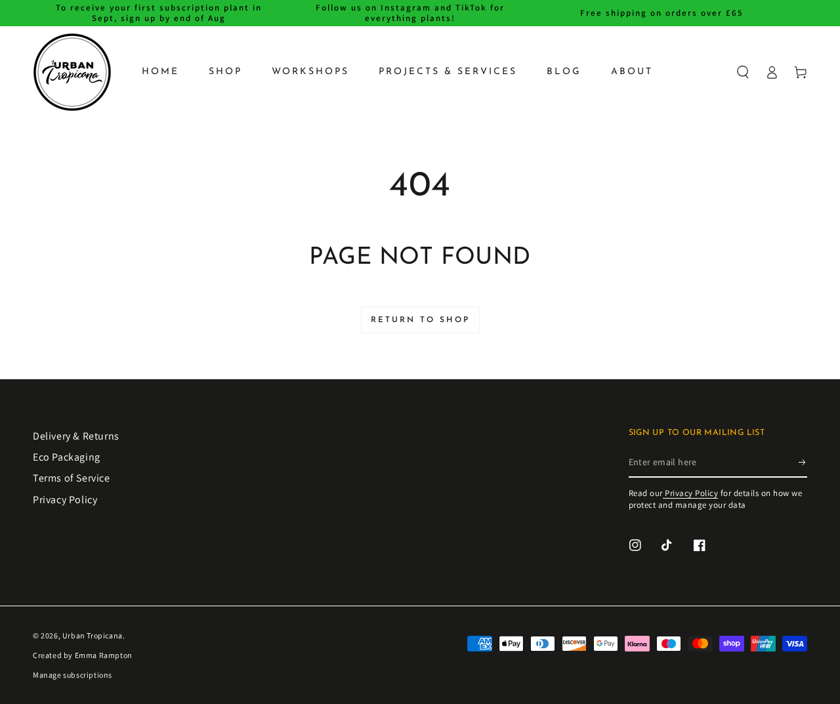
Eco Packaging (66, 457)
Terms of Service (71, 478)
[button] (742, 72)
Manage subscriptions (72, 675)
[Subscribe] (803, 462)
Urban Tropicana (92, 635)
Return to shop (420, 320)
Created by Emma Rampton (83, 655)
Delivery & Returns (76, 436)
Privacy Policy (65, 500)
